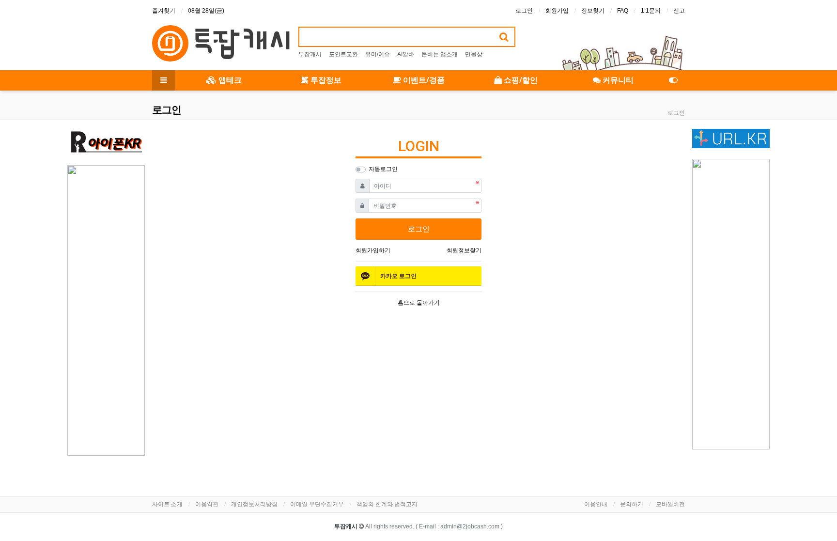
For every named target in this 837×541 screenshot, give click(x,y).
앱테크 (229, 80)
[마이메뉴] (673, 80)
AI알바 (405, 54)
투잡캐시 (310, 54)
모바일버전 (670, 504)
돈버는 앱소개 (439, 54)
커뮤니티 (617, 80)
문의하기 (631, 504)
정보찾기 (592, 10)
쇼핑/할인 (520, 80)
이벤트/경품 (423, 80)
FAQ (622, 10)
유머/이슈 (377, 54)
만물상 (473, 54)
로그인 (524, 10)
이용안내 (595, 504)
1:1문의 (651, 10)
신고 (679, 10)
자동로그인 (383, 169)
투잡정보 (325, 80)
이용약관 (206, 504)
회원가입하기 (373, 250)
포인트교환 (343, 54)
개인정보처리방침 (254, 504)
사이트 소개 (167, 504)
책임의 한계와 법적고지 (387, 504)
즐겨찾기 (163, 10)
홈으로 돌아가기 (419, 302)
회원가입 (557, 10)
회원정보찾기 (464, 250)
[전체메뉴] (163, 80)
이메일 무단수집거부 (317, 504)
